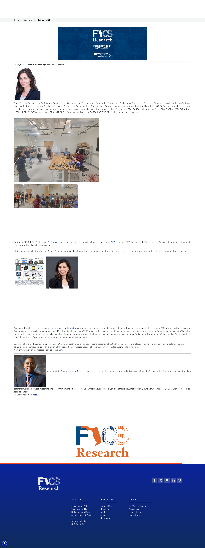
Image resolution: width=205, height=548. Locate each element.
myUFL (103, 511)
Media (23, 20)
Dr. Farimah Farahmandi (62, 327)
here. (61, 349)
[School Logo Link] (49, 483)
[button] (4, 543)
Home (16, 20)
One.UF (103, 514)
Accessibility (135, 508)
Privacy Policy (135, 511)
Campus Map (106, 505)
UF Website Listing (137, 505)
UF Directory (106, 517)
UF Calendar (105, 508)
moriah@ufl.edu (78, 520)
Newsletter (32, 20)
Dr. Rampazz (53, 242)
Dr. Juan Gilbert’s (77, 371)
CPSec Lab (116, 242)
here (139, 112)
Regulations (134, 514)
